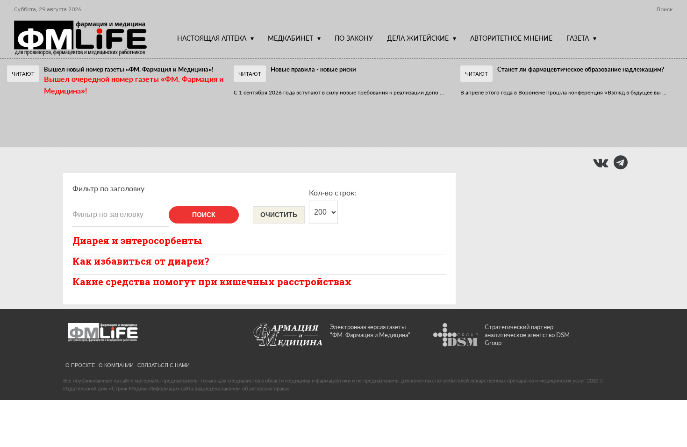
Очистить (278, 214)
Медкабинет (290, 38)
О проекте (80, 364)
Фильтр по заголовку (108, 188)
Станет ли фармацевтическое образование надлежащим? (580, 69)
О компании (116, 364)
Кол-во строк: (332, 192)
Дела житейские (418, 38)
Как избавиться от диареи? (140, 261)
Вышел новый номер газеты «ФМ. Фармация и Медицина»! (129, 69)
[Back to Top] (664, 407)
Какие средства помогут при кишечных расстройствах (211, 281)
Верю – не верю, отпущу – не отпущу (89, 114)
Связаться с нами (163, 364)
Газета (577, 38)
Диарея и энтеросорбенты (137, 240)
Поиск (203, 214)
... (339, 92)
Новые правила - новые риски (313, 69)
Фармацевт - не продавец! (302, 114)
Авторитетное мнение (511, 38)
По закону (354, 38)
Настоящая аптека (211, 38)
